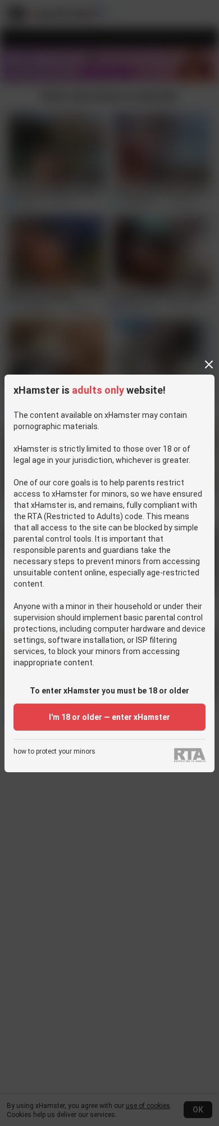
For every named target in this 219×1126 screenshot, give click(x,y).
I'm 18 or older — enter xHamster (109, 717)
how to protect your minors (54, 751)
